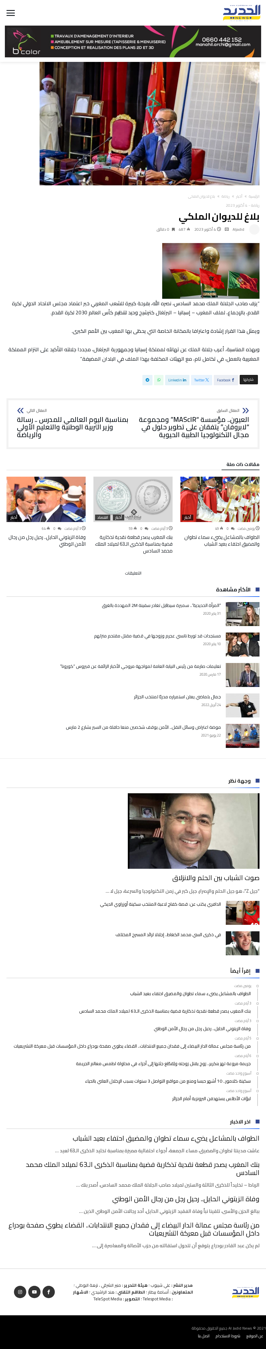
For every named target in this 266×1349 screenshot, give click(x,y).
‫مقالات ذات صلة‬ (243, 465)
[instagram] (20, 1292)
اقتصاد (102, 517)
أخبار (239, 196)
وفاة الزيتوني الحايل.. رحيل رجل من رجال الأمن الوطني (47, 540)
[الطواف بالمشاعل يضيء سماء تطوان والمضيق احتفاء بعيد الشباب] (220, 499)
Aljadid (238, 229)
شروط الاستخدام (228, 1336)
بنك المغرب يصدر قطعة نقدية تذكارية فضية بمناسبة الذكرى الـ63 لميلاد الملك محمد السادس (134, 543)
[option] (220, 512)
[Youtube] (34, 1292)
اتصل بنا (204, 1336)
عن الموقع (255, 1336)
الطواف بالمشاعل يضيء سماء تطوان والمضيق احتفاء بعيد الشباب (222, 540)
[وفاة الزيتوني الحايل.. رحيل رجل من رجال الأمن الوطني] (46, 499)
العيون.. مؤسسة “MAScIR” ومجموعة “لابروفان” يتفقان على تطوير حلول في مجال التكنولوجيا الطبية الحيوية (194, 424)
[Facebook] (48, 1292)
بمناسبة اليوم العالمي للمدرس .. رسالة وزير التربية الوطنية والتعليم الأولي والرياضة (72, 424)
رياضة (226, 196)
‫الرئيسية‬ (254, 196)
